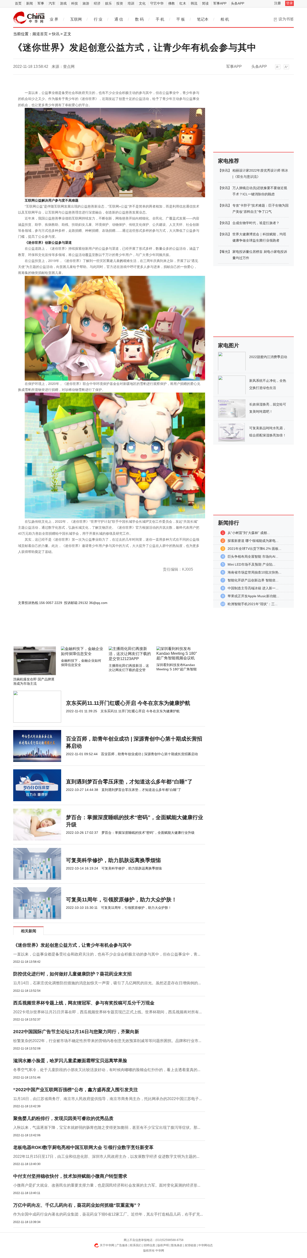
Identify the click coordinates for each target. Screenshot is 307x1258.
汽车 (52, 3)
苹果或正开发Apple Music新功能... (253, 596)
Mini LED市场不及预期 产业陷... (251, 564)
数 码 (139, 19)
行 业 (98, 19)
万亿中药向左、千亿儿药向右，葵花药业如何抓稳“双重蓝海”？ (77, 1205)
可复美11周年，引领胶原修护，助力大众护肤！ (121, 900)
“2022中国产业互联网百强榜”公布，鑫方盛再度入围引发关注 (75, 1089)
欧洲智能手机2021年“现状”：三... (252, 604)
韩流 (194, 3)
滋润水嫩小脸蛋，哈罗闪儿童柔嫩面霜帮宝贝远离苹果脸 (70, 1060)
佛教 (171, 3)
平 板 (180, 19)
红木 (182, 3)
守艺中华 (157, 3)
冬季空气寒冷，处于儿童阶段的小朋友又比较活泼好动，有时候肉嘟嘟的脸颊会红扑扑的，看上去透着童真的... (106, 1070)
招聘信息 (149, 1245)
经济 (97, 3)
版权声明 (163, 1245)
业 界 (54, 19)
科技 (74, 3)
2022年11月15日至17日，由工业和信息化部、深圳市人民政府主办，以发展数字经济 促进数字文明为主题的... (106, 1156)
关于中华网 (107, 1245)
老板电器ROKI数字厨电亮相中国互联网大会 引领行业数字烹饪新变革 (83, 1147)
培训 (131, 3)
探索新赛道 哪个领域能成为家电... (253, 541)
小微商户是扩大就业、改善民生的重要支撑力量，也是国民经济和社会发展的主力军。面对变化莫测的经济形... (106, 1185)
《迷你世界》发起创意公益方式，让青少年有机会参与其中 (72, 945)
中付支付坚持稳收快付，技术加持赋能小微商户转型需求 (70, 1176)
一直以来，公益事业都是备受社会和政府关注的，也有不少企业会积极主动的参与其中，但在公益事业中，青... (106, 954)
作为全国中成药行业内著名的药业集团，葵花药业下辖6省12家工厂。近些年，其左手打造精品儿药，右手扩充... (108, 1214)
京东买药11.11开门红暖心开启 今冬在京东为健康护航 (128, 703)
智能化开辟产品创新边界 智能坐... (253, 580)
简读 (205, 3)
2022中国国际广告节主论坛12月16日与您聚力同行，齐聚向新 (76, 1031)
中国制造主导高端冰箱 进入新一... (253, 588)
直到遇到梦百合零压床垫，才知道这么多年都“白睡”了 (129, 782)
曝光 (224, 252)
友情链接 (190, 1245)
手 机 (160, 19)
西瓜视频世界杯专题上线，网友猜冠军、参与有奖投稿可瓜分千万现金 (83, 1002)
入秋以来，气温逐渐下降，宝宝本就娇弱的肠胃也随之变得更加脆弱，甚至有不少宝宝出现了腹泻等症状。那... (106, 1127)
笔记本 (202, 19)
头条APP (237, 3)
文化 (142, 3)
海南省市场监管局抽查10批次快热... (254, 572)
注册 (277, 3)
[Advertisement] (94, 633)
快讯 (55, 34)
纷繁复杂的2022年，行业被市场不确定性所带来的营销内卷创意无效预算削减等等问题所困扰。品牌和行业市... (107, 1041)
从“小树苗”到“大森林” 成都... (249, 533)
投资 (119, 3)
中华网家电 (29, 18)
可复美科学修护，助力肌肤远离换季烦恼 (113, 860)
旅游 (86, 3)
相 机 (224, 19)
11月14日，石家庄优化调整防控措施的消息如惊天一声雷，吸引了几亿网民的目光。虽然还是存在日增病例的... (107, 983)
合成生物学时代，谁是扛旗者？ (255, 223)
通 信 (118, 19)
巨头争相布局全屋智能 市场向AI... (253, 556)
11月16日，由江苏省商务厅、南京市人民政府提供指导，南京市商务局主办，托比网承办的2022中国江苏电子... (107, 1099)
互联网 (76, 19)
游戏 (63, 3)
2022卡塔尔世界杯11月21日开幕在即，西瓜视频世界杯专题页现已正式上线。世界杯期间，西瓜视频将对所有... (107, 1012)
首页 (18, 3)
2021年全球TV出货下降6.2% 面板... (254, 549)
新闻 (29, 3)
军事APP (219, 3)
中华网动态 (205, 1245)
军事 (40, 3)
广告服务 (122, 1245)
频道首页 (40, 34)
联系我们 (136, 1245)
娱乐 (108, 3)
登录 (289, 3)
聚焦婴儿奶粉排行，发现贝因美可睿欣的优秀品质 (63, 1118)
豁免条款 (177, 1245)
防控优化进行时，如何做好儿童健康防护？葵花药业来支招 (72, 973)
